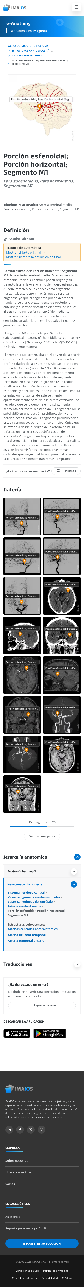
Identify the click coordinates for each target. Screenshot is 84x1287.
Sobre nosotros (16, 1161)
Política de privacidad (55, 1271)
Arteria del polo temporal (27, 935)
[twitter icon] (31, 1130)
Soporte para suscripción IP (25, 1228)
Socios (10, 1184)
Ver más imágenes (42, 836)
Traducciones (17, 964)
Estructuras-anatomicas (28, 50)
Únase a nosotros (18, 1172)
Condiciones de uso (27, 1271)
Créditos (67, 1278)
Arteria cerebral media (27, 55)
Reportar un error (45, 1005)
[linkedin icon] (9, 1130)
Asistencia (12, 1217)
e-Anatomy (41, 45)
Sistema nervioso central (26, 892)
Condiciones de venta (25, 1278)
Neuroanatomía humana (24, 884)
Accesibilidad (50, 1278)
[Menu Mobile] (76, 7)
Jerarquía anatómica (25, 856)
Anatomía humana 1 (21, 871)
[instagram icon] (41, 1130)
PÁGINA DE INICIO (17, 45)
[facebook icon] (20, 1130)
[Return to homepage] (19, 1088)
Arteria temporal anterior (27, 941)
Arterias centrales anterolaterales (33, 929)
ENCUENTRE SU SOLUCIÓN (42, 1243)
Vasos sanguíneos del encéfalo (31, 902)
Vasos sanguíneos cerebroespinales (34, 897)
